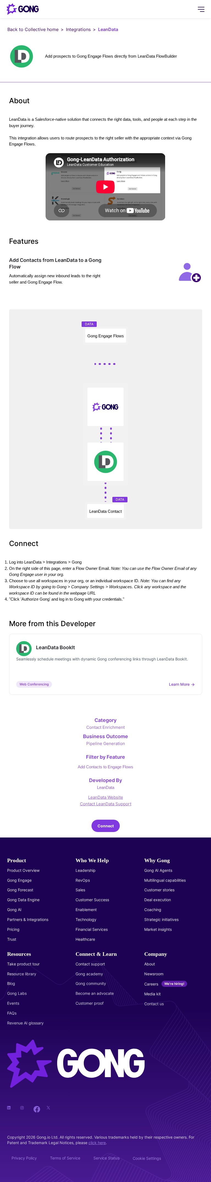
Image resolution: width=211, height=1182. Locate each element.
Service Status (106, 1158)
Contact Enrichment (105, 727)
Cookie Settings (147, 1158)
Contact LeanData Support (105, 803)
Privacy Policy (24, 1158)
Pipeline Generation (105, 743)
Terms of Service (65, 1158)
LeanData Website (105, 797)
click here (97, 1142)
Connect (106, 826)
